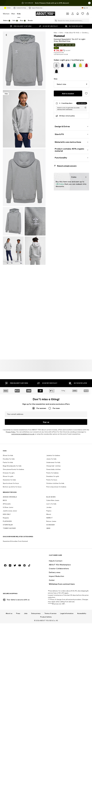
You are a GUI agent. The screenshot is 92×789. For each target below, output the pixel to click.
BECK (5, 500)
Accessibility (81, 613)
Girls (61, 33)
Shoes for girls (8, 476)
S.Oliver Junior (8, 507)
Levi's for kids (51, 504)
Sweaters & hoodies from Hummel (15, 541)
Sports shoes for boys (11, 483)
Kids (19, 14)
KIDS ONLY (7, 514)
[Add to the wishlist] (86, 93)
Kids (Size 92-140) (72, 33)
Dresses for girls (9, 473)
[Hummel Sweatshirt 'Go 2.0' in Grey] (24, 177)
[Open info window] (89, 3)
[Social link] (5, 565)
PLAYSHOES (7, 521)
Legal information (66, 613)
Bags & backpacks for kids (12, 466)
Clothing (85, 33)
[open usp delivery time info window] (85, 107)
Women (6, 14)
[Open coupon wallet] (67, 13)
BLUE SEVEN (50, 497)
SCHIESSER (50, 525)
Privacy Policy (10, 432)
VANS (48, 528)
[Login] (72, 13)
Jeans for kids (51, 459)
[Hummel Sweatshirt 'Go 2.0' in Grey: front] (24, 60)
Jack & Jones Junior (10, 511)
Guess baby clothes (53, 469)
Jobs (25, 613)
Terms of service (50, 613)
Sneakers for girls (52, 476)
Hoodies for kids (9, 459)
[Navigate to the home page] (16, 556)
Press (18, 613)
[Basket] (87, 13)
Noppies (6, 518)
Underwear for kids (53, 462)
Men (13, 14)
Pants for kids (8, 462)
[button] (71, 84)
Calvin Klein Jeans (52, 500)
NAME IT (49, 518)
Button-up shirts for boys (12, 487)
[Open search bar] (55, 21)
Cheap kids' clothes (53, 466)
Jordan (49, 507)
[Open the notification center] (77, 14)
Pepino (48, 511)
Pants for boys (51, 480)
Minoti (48, 514)
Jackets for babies (53, 455)
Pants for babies (52, 473)
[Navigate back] (6, 34)
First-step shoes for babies (56, 487)
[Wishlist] (82, 13)
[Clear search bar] (87, 21)
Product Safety (46, 617)
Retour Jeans (51, 521)
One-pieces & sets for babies (13, 469)
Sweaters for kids (9, 480)
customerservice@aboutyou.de (22, 434)
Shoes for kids (8, 455)
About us (9, 613)
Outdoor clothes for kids (55, 483)
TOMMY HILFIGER (9, 528)
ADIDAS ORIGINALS (10, 497)
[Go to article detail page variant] (56, 65)
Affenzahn (7, 504)
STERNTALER (8, 525)
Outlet (9, 8)
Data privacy (36, 613)
